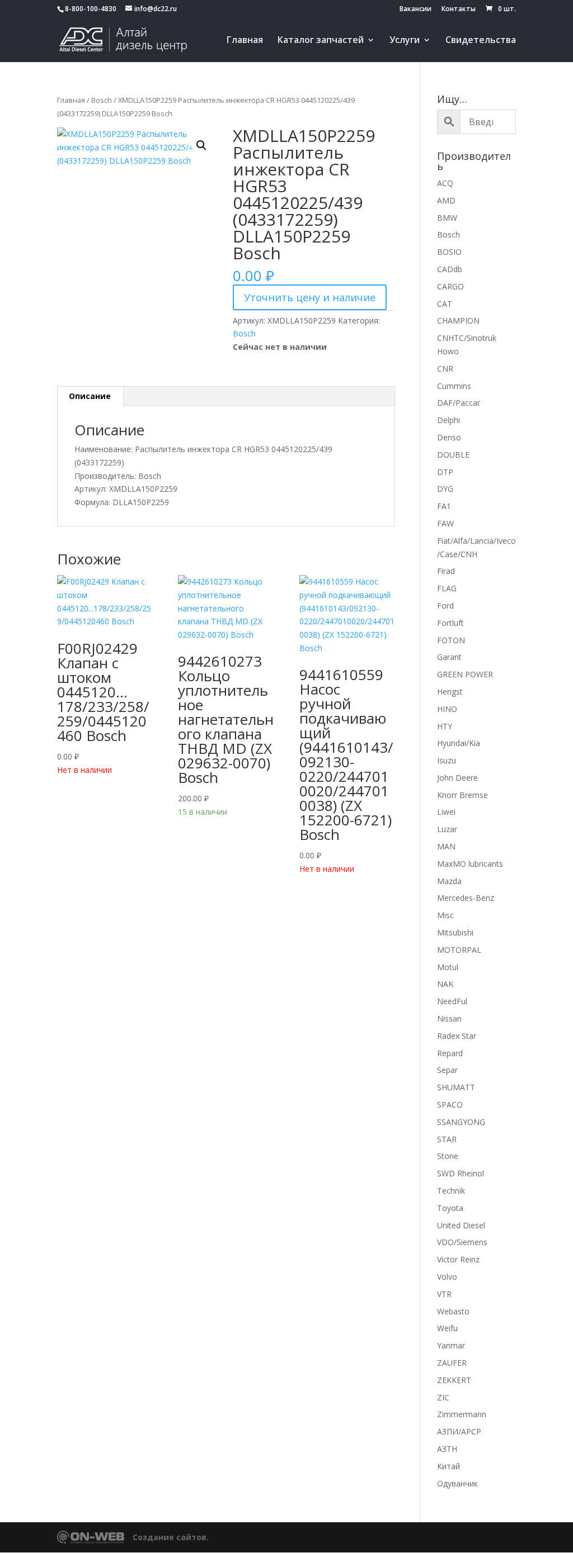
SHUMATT (456, 1087)
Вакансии (415, 9)
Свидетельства (480, 41)
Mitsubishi (455, 932)
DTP (445, 472)
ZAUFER (452, 1362)
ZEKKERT (454, 1380)
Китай (448, 1466)
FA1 (444, 506)
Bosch (101, 100)
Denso (449, 437)
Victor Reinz (458, 1259)
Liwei (446, 811)
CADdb (449, 269)
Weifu (447, 1328)
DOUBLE (453, 454)
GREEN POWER (465, 674)
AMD (446, 200)
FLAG (447, 588)
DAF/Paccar (458, 402)
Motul (447, 967)
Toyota (450, 1208)
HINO (447, 709)
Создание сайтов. (171, 1537)
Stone (447, 1156)
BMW (447, 217)
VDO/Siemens (462, 1242)
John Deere (457, 777)
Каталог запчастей (321, 41)
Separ (447, 1070)
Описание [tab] (90, 396)
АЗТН (447, 1448)
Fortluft (450, 623)
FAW (445, 523)
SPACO (450, 1104)
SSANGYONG (461, 1122)
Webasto (453, 1311)
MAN (446, 846)
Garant (449, 657)
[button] (201, 145)
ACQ (445, 183)
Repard (450, 1053)
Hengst (450, 691)
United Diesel (461, 1225)
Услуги (404, 41)
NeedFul (452, 1001)
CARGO (450, 286)
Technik (451, 1190)
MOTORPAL (459, 949)
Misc (445, 915)
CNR (445, 368)
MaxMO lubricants (470, 863)
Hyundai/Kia (458, 743)
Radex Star (456, 1035)
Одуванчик (457, 1483)
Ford (445, 605)
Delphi (448, 420)
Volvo (447, 1276)
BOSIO (449, 251)
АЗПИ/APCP (459, 1431)
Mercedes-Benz (465, 897)
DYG (445, 488)
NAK (445, 984)
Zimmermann (461, 1414)
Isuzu (446, 760)
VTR (444, 1294)
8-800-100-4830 (90, 8)
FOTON (451, 640)
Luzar (447, 829)
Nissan (449, 1018)
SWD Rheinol (460, 1173)
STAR (447, 1139)
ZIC (443, 1397)
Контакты (459, 9)
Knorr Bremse (462, 795)
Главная (245, 41)
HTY (444, 726)
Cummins (454, 386)
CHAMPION (458, 320)
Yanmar (451, 1345)
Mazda (449, 881)
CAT (444, 303)
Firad (446, 571)
